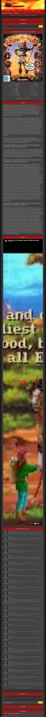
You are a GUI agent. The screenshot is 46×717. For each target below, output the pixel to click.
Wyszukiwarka (19, 15)
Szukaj (40, 26)
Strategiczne (8, 10)
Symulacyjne (4, 13)
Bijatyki (25, 10)
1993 (19, 94)
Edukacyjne (20, 10)
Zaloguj (40, 702)
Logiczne (10, 13)
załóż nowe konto (8, 702)
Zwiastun (23, 237)
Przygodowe (14, 10)
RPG (29, 10)
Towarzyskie (16, 13)
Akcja (3, 10)
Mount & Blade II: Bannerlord (13, 713)
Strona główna (12, 15)
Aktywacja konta (26, 15)
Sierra (36, 92)
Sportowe (33, 10)
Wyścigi (38, 10)
